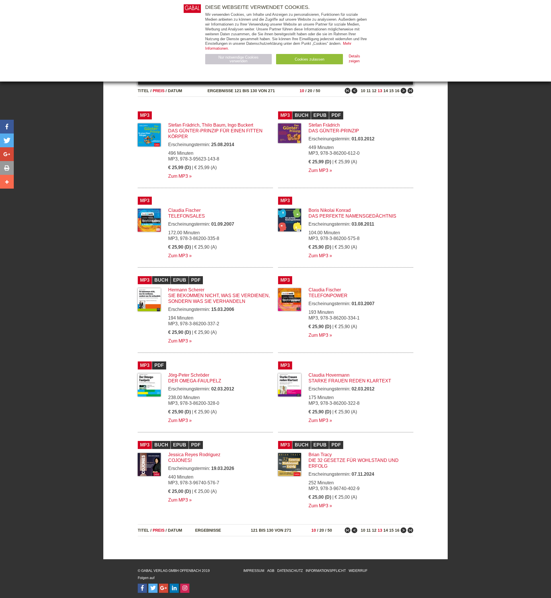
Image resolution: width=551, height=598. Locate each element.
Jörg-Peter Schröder (188, 375)
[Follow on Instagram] (184, 588)
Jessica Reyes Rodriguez (194, 454)
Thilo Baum (213, 125)
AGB (270, 571)
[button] (7, 126)
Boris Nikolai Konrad (330, 210)
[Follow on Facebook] (142, 588)
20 (310, 90)
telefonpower (328, 295)
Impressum (253, 571)
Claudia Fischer (184, 210)
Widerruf (358, 571)
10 (302, 90)
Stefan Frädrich (183, 125)
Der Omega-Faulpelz (194, 380)
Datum (175, 90)
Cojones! (180, 460)
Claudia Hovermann (329, 375)
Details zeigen (354, 58)
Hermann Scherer (186, 289)
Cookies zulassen (309, 59)
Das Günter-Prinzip (334, 130)
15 (391, 90)
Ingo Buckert (240, 125)
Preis (158, 90)
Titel (143, 90)
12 (374, 90)
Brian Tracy (320, 454)
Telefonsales (186, 216)
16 (397, 90)
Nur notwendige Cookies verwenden (238, 59)
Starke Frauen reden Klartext (350, 380)
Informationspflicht (326, 571)
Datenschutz (290, 571)
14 (385, 90)
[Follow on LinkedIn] (174, 588)
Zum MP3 (178, 176)
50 (318, 90)
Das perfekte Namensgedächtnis (352, 216)
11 (368, 90)
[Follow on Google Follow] (163, 588)
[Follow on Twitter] (153, 588)
